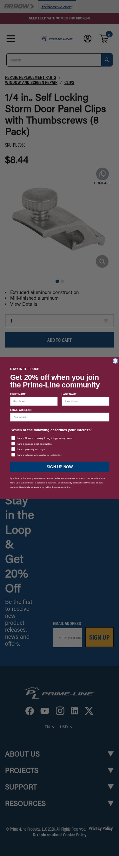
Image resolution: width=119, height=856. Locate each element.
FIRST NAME (18, 394)
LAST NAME (69, 394)
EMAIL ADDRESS (20, 409)
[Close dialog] (115, 361)
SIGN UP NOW (60, 467)
